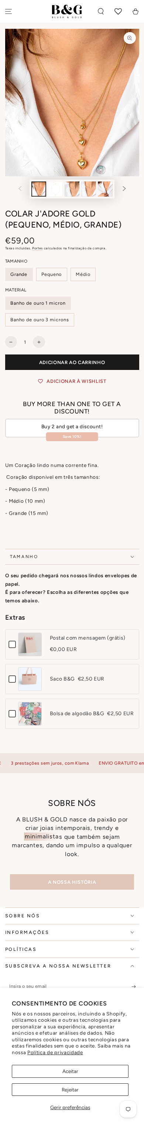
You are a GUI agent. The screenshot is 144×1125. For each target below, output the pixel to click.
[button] (101, 11)
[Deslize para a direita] (124, 189)
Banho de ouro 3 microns (39, 319)
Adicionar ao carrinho (72, 362)
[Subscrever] (135, 986)
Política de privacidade (55, 1052)
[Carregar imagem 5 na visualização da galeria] (105, 189)
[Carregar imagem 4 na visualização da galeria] (88, 189)
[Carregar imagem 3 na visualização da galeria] (72, 189)
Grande (18, 274)
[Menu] (8, 11)
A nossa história (72, 882)
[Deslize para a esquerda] (20, 189)
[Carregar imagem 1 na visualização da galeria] (38, 189)
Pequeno (51, 274)
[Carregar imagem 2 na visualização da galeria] (55, 189)
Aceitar (70, 1071)
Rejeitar (70, 1090)
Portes (37, 248)
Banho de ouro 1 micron (38, 303)
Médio (83, 274)
